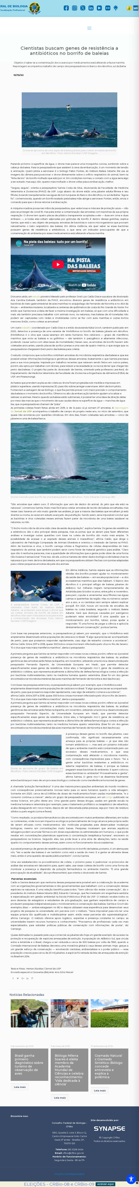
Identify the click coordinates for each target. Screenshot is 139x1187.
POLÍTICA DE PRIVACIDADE (69, 1174)
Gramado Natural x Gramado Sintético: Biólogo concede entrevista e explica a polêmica (109, 1066)
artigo (109, 797)
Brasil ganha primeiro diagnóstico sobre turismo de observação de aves (29, 1064)
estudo (36, 296)
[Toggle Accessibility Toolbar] (131, 1179)
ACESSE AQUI (105, 1184)
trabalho (26, 327)
